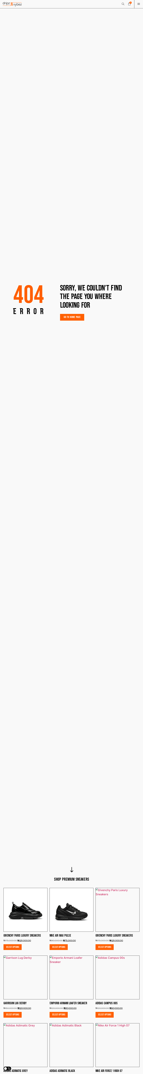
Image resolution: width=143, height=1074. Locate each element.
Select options (12, 947)
